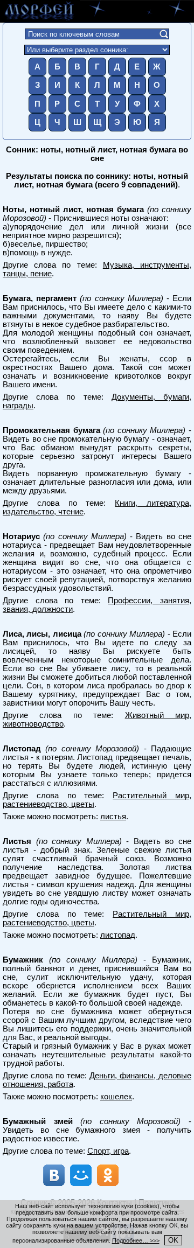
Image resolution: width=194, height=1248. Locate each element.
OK (173, 1240)
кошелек (116, 1096)
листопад (117, 935)
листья (113, 816)
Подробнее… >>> (136, 1240)
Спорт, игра (108, 1151)
